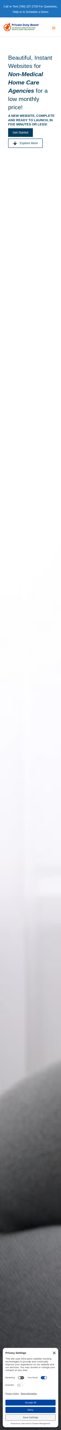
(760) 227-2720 (28, 6)
